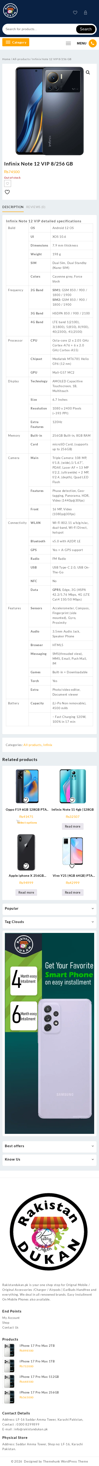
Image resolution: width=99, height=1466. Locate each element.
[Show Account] (87, 13)
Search (86, 29)
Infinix (47, 745)
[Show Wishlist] (77, 13)
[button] (88, 72)
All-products (21, 59)
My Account (11, 1318)
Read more (73, 826)
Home (6, 59)
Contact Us (10, 1327)
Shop (5, 1322)
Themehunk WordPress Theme (65, 1461)
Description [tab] (13, 207)
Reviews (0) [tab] (35, 207)
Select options (27, 822)
